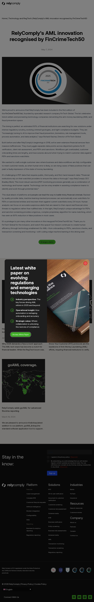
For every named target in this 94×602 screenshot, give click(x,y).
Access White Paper (20, 334)
